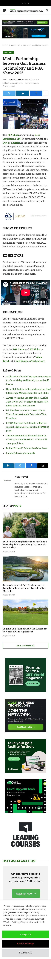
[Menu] (4, 10)
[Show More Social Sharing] (45, 93)
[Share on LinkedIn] (22, 93)
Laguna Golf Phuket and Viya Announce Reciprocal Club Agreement (25, 630)
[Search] (46, 10)
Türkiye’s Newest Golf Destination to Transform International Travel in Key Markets (24, 588)
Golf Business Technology (30, 360)
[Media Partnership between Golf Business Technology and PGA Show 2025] (25, 114)
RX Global (35, 349)
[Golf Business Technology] (26, 10)
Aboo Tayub (17, 79)
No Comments (33, 83)
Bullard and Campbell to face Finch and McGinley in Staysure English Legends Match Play (25, 544)
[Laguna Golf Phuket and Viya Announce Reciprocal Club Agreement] (25, 612)
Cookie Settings (25, 943)
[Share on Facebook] (36, 93)
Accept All (25, 934)
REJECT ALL (25, 952)
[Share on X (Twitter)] (9, 93)
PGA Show (8, 52)
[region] (25, 929)
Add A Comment (25, 645)
